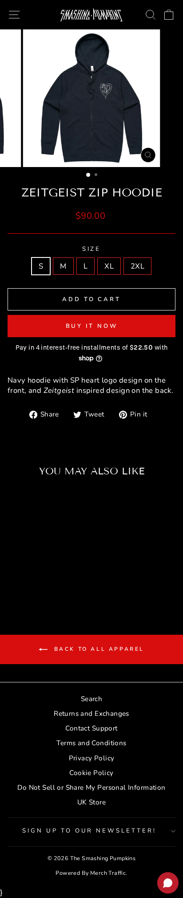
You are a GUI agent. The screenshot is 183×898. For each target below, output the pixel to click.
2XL (137, 266)
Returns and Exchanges (91, 713)
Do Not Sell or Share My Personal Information (91, 787)
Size (91, 249)
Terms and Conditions (91, 743)
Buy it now (92, 326)
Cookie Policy (91, 772)
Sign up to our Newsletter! (89, 831)
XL (109, 266)
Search (91, 698)
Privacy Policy (92, 758)
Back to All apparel (97, 649)
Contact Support (91, 728)
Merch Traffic (108, 873)
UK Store (91, 802)
